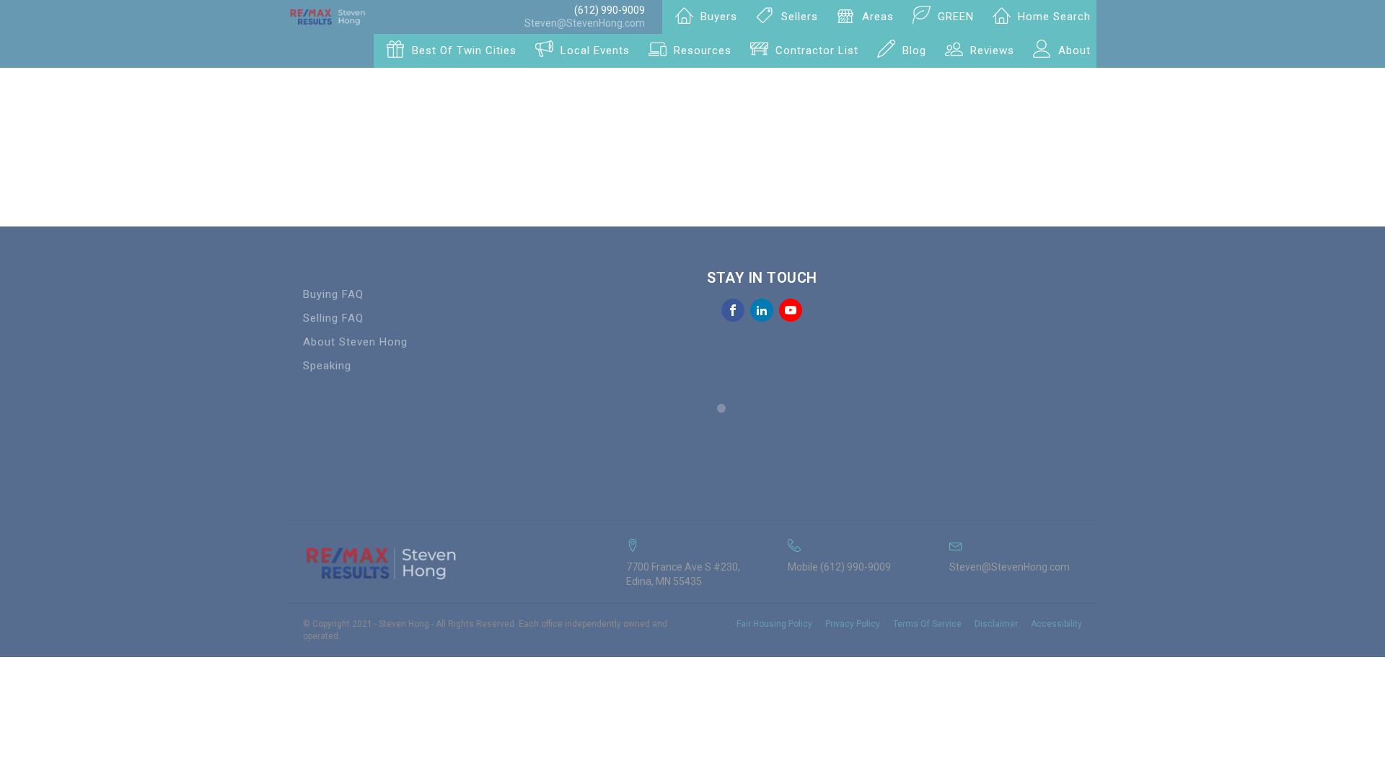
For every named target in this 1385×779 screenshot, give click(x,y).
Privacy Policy (852, 624)
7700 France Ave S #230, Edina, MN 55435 (683, 574)
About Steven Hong (355, 341)
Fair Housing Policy (774, 624)
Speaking (327, 365)
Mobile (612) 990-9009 (839, 567)
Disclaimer (996, 624)
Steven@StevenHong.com (584, 23)
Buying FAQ (333, 294)
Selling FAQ (333, 318)
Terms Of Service (927, 624)
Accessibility (1056, 624)
